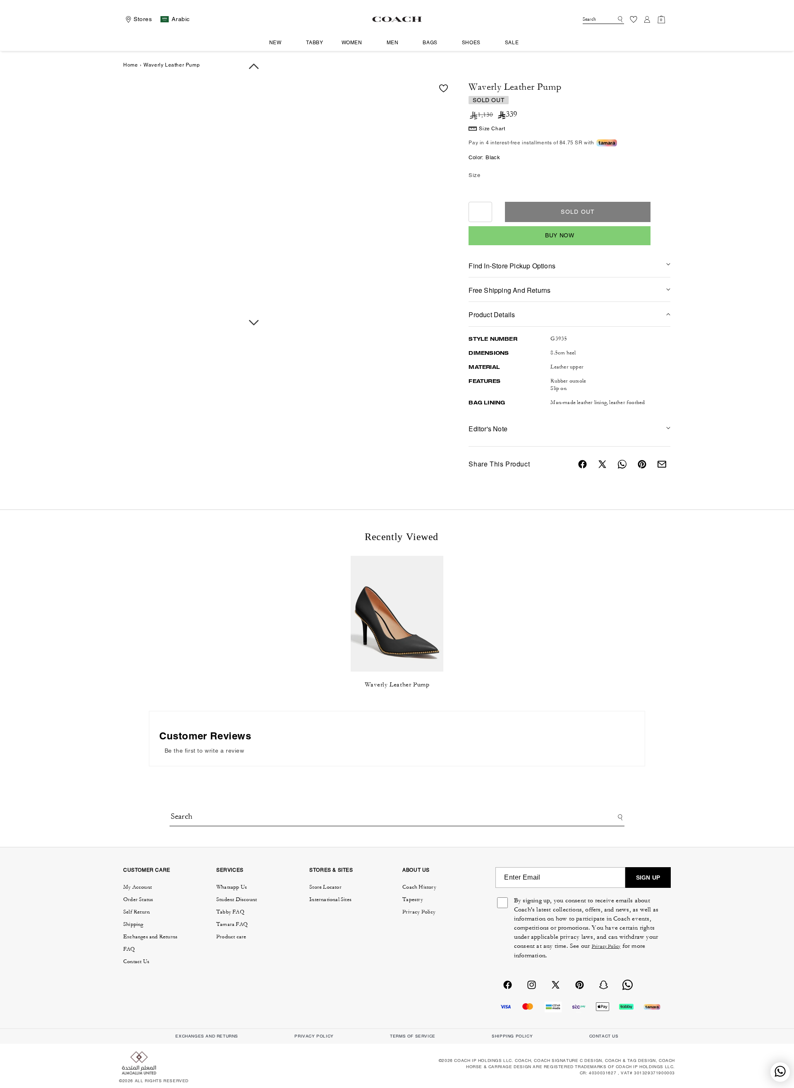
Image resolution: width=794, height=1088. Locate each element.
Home (130, 65)
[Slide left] (254, 66)
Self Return (136, 912)
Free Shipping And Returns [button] (509, 290)
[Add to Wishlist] (443, 88)
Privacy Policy (418, 912)
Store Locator (325, 887)
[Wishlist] (634, 19)
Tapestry (412, 899)
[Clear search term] (612, 18)
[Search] (619, 19)
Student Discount (236, 899)
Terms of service (412, 1036)
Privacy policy (313, 1036)
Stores (143, 19)
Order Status (138, 899)
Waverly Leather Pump (397, 685)
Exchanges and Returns (150, 936)
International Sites (330, 899)
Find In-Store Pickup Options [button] (512, 265)
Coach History (419, 887)
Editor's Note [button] (488, 428)
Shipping (133, 924)
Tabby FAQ (230, 912)
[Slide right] (254, 323)
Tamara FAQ (232, 924)
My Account (137, 887)
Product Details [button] (492, 314)
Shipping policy (512, 1036)
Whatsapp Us (231, 887)
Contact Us (136, 961)
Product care (231, 936)
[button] (278, 43)
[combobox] (603, 19)
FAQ (129, 949)
